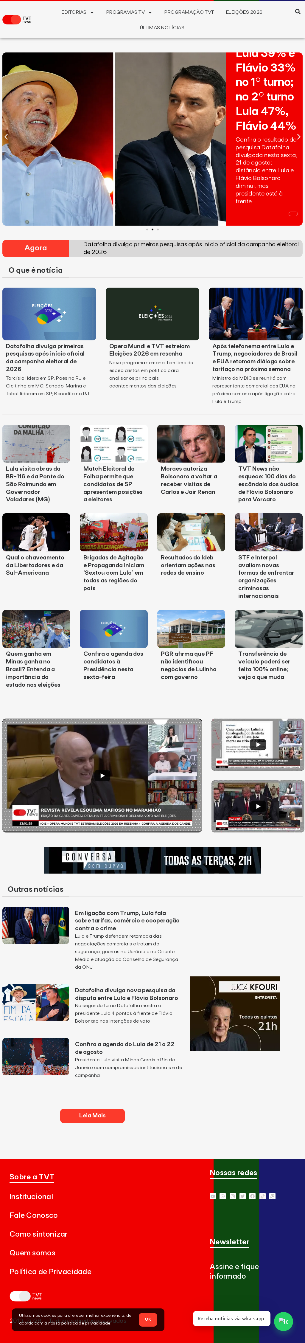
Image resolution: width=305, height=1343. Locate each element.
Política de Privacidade (50, 1272)
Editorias (74, 12)
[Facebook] (252, 1196)
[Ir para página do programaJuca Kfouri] (235, 1049)
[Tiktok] (262, 1196)
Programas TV (125, 12)
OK (148, 1319)
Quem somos (32, 1253)
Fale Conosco (34, 1215)
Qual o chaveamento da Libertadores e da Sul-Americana (35, 565)
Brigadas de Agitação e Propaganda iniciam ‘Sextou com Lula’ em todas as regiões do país (113, 573)
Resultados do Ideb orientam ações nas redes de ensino (188, 565)
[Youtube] (213, 1196)
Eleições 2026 (244, 12)
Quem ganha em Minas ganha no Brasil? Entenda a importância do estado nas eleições (33, 669)
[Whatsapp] (223, 1196)
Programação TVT (189, 12)
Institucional (31, 1197)
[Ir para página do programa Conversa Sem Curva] (152, 872)
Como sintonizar (39, 1234)
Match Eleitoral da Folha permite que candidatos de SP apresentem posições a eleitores (113, 484)
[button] (298, 11)
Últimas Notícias (162, 27)
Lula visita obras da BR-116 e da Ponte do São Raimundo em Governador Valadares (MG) (35, 484)
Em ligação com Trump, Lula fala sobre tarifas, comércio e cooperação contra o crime (127, 921)
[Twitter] (242, 1196)
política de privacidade (86, 1323)
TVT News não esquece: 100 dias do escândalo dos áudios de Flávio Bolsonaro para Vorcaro (268, 484)
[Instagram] (233, 1196)
